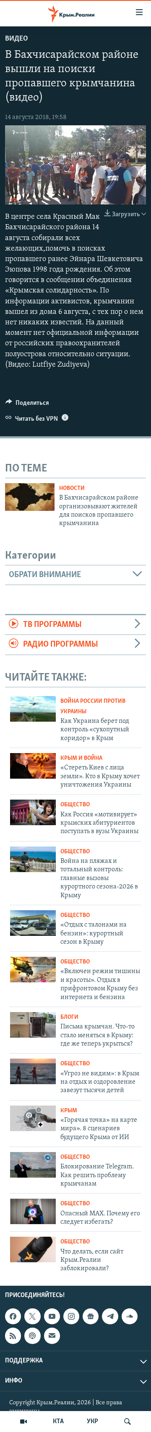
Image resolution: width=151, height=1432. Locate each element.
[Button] (27, 405)
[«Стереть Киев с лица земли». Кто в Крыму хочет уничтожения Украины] (33, 766)
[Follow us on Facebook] (13, 1316)
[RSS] (13, 1336)
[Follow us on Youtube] (52, 1316)
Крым (68, 1111)
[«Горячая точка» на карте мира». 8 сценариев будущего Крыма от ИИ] (33, 1118)
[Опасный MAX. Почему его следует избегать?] (33, 1211)
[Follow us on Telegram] (110, 1316)
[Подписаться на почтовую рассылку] (52, 1336)
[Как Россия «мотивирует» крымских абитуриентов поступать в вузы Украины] (33, 812)
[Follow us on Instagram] (71, 1316)
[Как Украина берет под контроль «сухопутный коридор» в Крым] (33, 709)
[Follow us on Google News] (91, 1316)
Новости (72, 488)
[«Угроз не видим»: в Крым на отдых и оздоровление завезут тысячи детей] (33, 1071)
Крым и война (81, 758)
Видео (16, 39)
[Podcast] (32, 1336)
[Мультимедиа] (23, 1421)
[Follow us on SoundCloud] (130, 1316)
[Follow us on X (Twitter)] (32, 1316)
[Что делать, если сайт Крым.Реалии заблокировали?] (33, 1249)
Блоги (69, 1017)
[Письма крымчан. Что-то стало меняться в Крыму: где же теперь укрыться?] (33, 1025)
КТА (58, 1421)
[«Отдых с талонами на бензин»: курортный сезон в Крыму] (33, 923)
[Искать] (127, 1421)
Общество (75, 805)
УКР (92, 1421)
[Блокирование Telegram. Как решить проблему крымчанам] (33, 1165)
